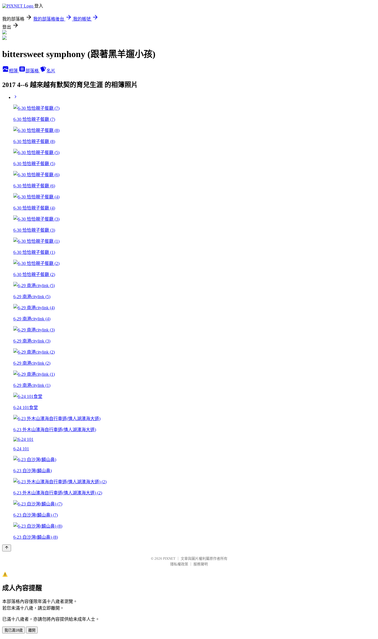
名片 (50, 70)
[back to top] (6, 548)
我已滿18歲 (13, 630)
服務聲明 (200, 564)
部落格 (32, 70)
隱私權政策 (179, 564)
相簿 (14, 70)
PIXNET (169, 558)
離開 (31, 630)
